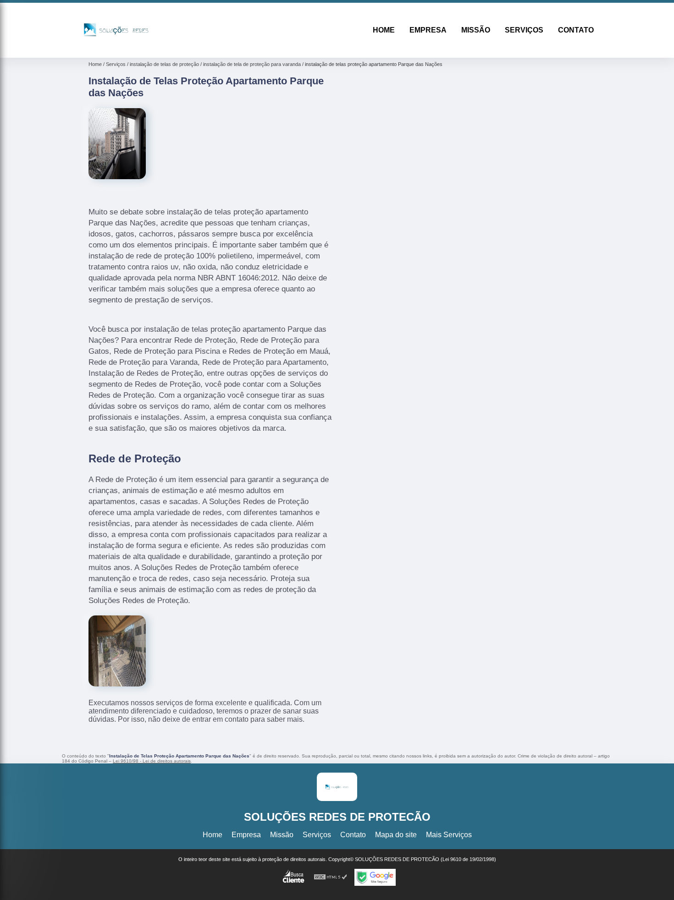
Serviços (524, 30)
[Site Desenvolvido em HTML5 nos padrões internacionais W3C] (331, 877)
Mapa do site (396, 835)
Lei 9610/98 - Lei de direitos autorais (152, 760)
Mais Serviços (449, 835)
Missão (475, 30)
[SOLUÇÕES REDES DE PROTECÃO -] (116, 46)
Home (384, 30)
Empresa (428, 30)
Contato (576, 30)
